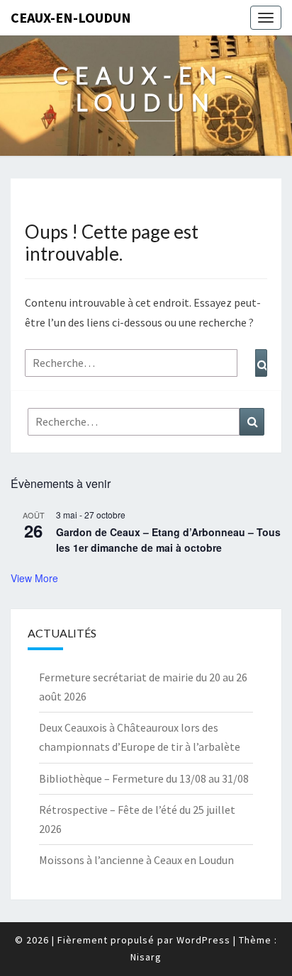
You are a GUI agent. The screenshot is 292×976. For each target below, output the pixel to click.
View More (34, 578)
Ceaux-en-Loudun (71, 17)
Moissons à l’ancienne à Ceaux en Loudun (136, 860)
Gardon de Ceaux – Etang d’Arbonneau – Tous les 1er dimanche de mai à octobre (168, 540)
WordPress (203, 940)
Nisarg (146, 957)
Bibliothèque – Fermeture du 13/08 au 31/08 (144, 778)
